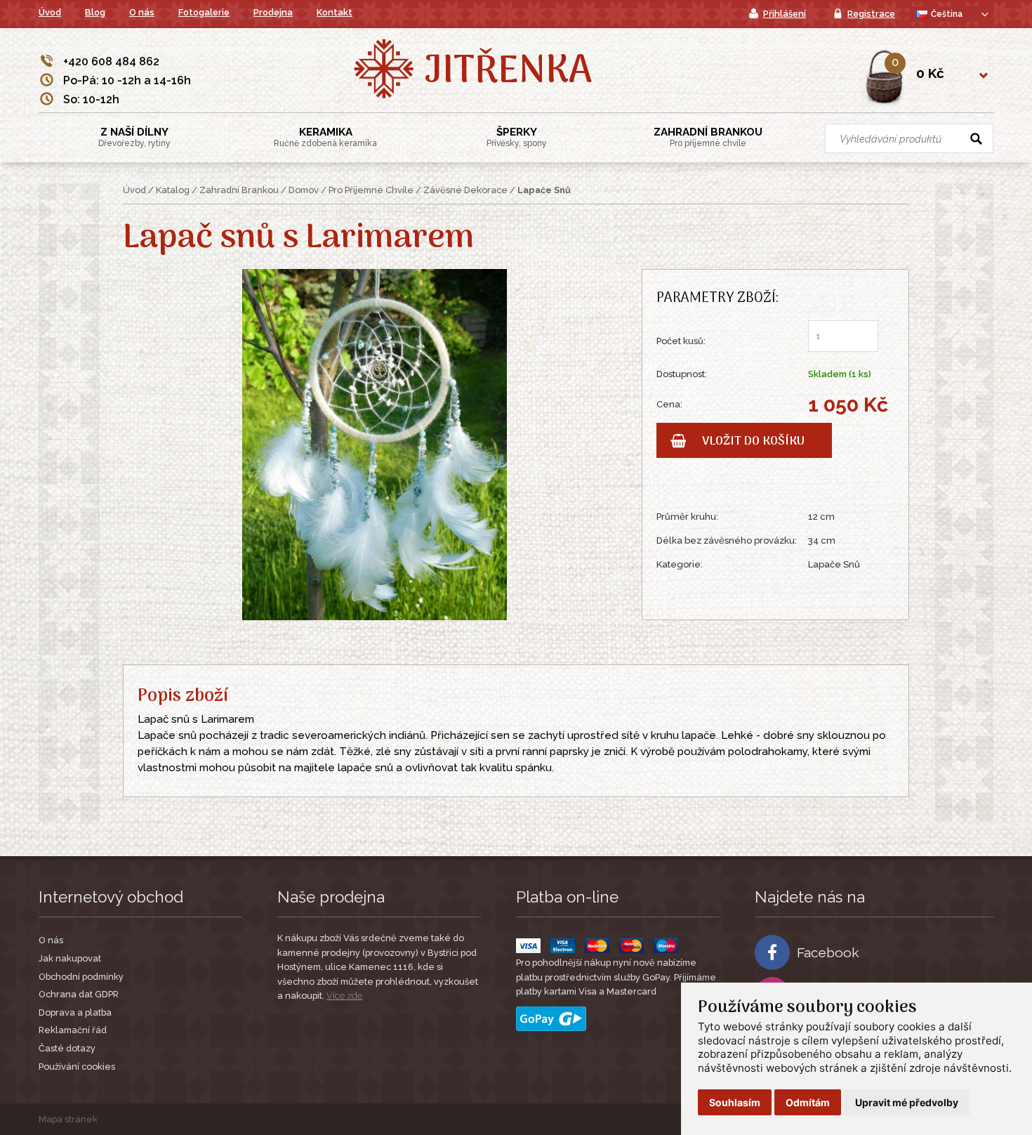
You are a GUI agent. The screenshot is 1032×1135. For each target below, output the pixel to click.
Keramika (325, 137)
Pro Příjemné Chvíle (371, 190)
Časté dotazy (67, 1048)
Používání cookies (77, 1066)
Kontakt (334, 12)
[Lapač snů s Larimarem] (375, 444)
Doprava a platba (75, 1012)
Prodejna (273, 12)
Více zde (344, 995)
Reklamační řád (73, 1030)
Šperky (517, 137)
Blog (95, 12)
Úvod (50, 12)
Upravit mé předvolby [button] (906, 1102)
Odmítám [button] (808, 1102)
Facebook (828, 952)
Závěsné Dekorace (465, 190)
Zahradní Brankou (708, 137)
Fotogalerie (204, 12)
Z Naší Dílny (134, 137)
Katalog (173, 190)
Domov (304, 190)
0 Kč (930, 73)
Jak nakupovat (70, 958)
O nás (141, 12)
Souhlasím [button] (734, 1102)
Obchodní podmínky (81, 976)
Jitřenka (508, 72)
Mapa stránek (68, 1119)
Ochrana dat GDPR (79, 994)
